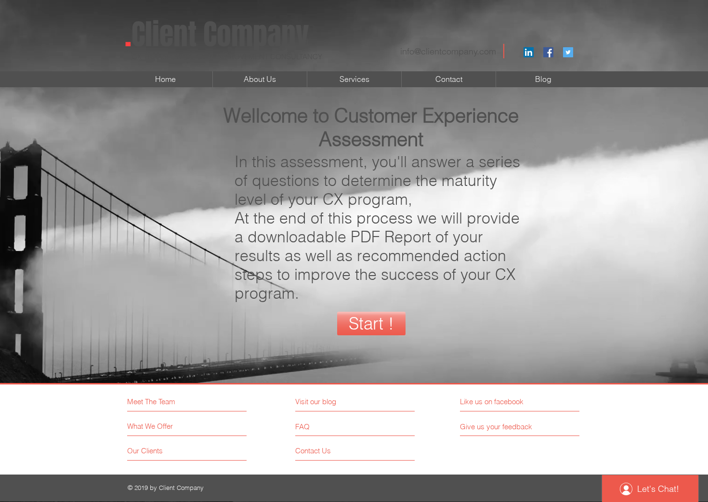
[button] (371, 323)
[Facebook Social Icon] (548, 52)
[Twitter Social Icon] (568, 52)
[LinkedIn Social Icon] (529, 52)
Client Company (217, 34)
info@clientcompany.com (448, 51)
